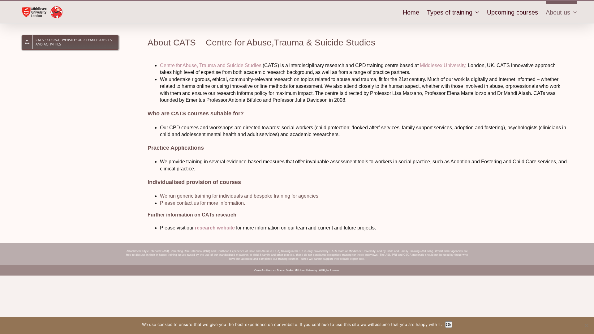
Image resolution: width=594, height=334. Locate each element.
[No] (586, 325)
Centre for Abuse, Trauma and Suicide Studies (210, 65)
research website (215, 227)
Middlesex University (442, 65)
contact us (188, 203)
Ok (448, 324)
